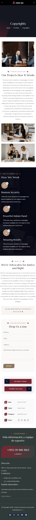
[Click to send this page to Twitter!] (22, 420)
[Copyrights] (18, 54)
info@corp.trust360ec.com (12, 478)
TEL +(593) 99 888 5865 (11, 481)
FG (23, 510)
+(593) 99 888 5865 (18, 450)
